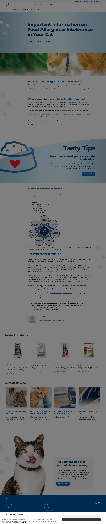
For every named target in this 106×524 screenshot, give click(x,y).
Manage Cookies (81, 516)
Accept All (81, 519)
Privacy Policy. (24, 522)
